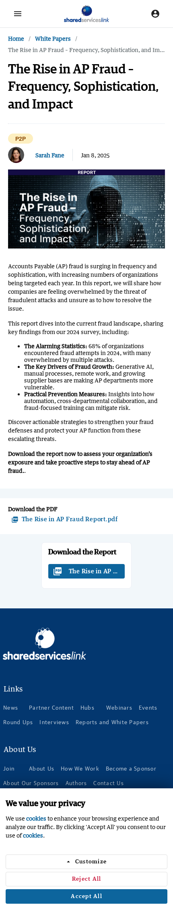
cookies (36, 818)
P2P (20, 139)
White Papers (53, 38)
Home (16, 38)
